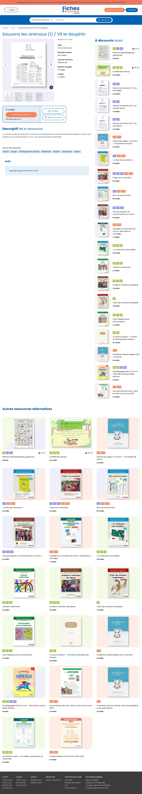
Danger (14, 151)
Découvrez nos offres (114, 10)
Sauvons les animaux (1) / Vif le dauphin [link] (33, 28)
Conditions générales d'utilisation (98, 785)
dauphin (56, 151)
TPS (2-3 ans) (7, 780)
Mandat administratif (73, 783)
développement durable (29, 151)
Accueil (5, 28)
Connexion (132, 10)
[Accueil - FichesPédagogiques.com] (71, 10)
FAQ (66, 785)
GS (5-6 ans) (7, 788)
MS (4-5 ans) (7, 785)
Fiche (13, 28)
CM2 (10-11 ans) (36, 783)
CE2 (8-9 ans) (21, 785)
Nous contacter (71, 788)
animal (6, 151)
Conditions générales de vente (97, 788)
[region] (28, 64)
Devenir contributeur (53, 780)
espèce (77, 151)
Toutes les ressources (40, 20)
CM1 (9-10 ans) (36, 780)
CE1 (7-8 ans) (21, 783)
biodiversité (46, 151)
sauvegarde (67, 151)
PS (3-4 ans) (6, 783)
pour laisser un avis (23, 170)
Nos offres (68, 780)
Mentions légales (92, 780)
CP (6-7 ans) (20, 780)
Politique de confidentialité (95, 783)
